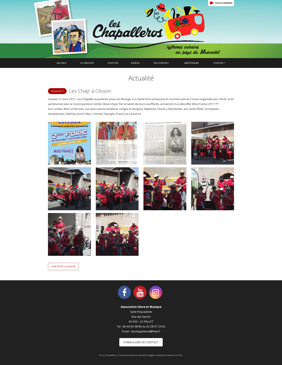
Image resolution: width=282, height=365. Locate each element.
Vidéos (135, 62)
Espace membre (223, 2)
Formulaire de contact (141, 342)
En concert (161, 62)
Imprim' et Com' (174, 355)
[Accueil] (156, 29)
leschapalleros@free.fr (145, 331)
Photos (113, 62)
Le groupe (87, 62)
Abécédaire (191, 62)
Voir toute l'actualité (63, 266)
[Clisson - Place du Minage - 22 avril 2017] (69, 234)
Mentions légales (147, 355)
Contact (219, 62)
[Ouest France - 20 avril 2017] (117, 143)
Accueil (62, 62)
